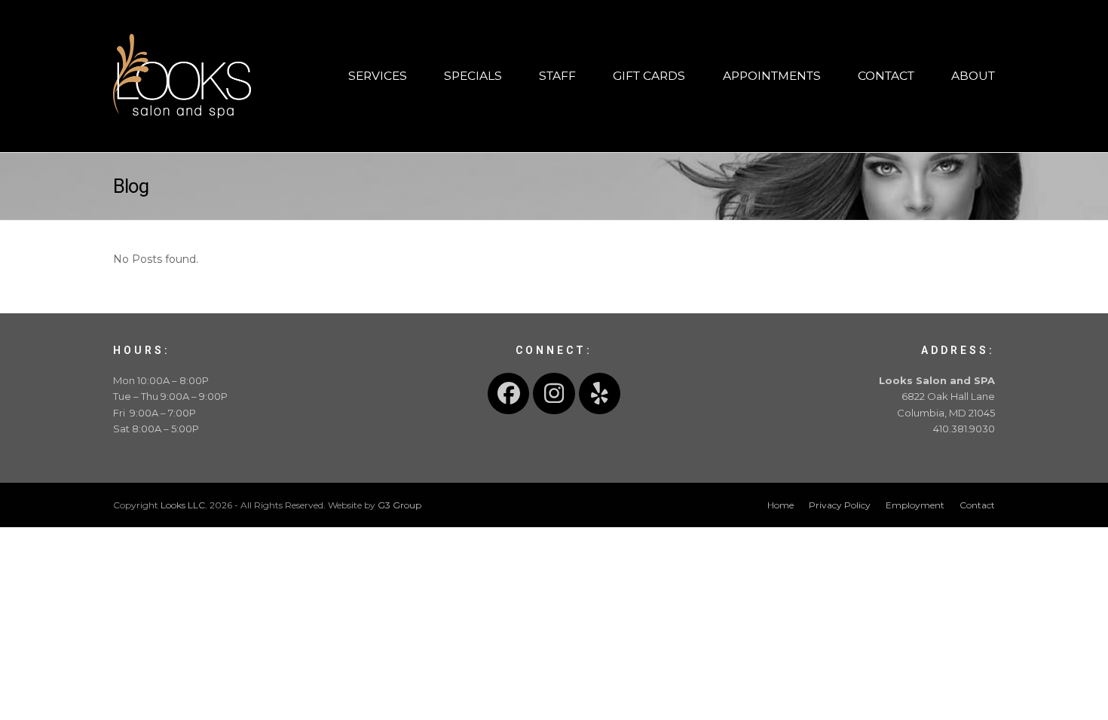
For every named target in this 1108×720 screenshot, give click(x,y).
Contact (977, 505)
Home (780, 505)
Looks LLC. (184, 505)
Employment (915, 505)
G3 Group (399, 505)
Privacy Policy (840, 505)
